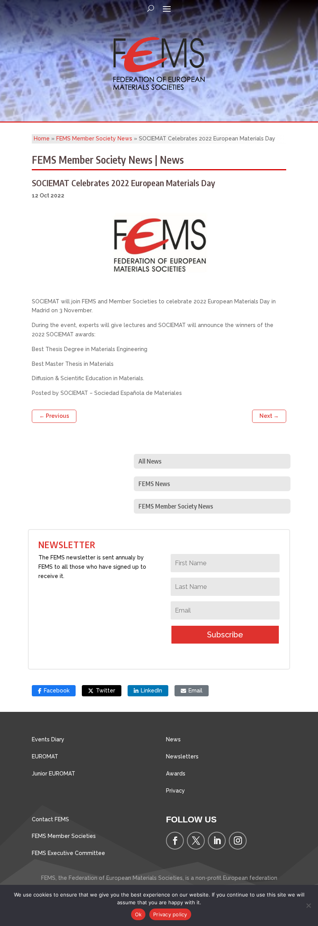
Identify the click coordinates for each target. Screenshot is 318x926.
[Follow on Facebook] (175, 841)
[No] (308, 905)
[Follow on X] (196, 841)
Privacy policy (170, 914)
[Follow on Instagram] (238, 841)
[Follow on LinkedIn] (217, 841)
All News (149, 461)
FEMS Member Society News (94, 138)
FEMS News (154, 484)
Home (42, 138)
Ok (138, 914)
